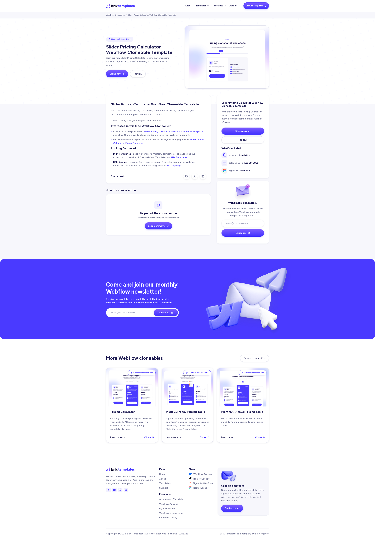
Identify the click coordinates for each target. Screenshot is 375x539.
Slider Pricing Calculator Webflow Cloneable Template (173, 131)
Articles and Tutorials (171, 499)
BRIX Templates (179, 157)
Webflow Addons (168, 504)
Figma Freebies (167, 508)
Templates (165, 483)
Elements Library (168, 517)
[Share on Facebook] (186, 176)
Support (163, 487)
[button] (202, 6)
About (188, 5)
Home (162, 474)
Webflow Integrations (171, 513)
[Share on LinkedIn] (203, 176)
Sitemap (172, 533)
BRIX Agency (174, 165)
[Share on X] (195, 176)
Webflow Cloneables (115, 15)
